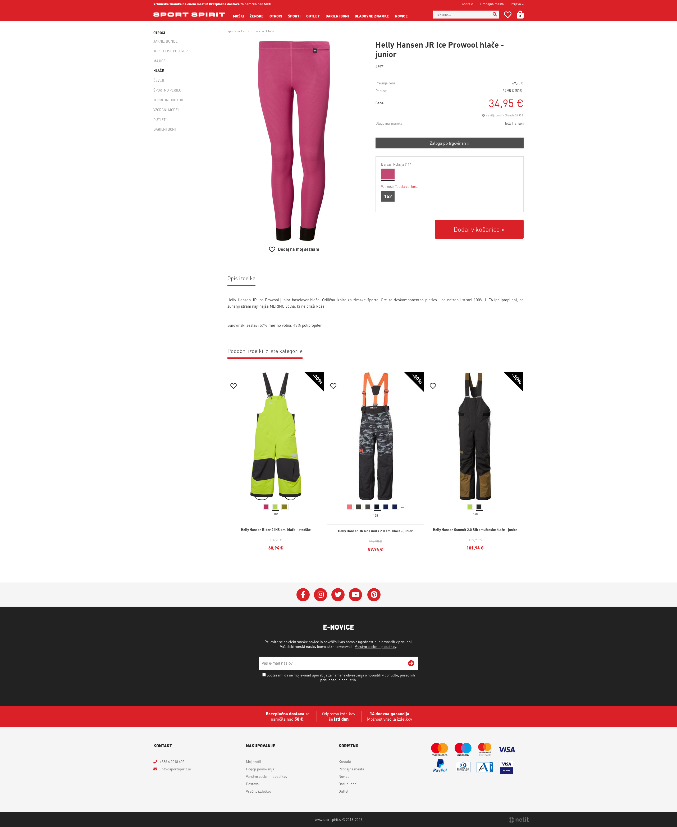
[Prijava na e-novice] (411, 663)
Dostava (252, 783)
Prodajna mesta (492, 4)
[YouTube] (355, 594)
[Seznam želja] (507, 16)
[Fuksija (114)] (388, 174)
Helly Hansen (514, 123)
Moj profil (253, 761)
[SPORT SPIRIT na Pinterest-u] (374, 594)
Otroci (275, 15)
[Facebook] (303, 594)
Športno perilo (167, 90)
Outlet (313, 15)
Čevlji (158, 80)
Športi (294, 15)
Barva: (397, 164)
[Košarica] (523, 15)
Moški (238, 15)
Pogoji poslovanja (260, 768)
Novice (401, 15)
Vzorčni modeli (167, 109)
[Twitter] (338, 594)
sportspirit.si (236, 31)
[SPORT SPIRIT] (189, 14)
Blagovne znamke (372, 15)
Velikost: (399, 186)
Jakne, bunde (165, 41)
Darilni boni (337, 15)
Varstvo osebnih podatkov (375, 646)
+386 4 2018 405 (172, 761)
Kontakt (467, 4)
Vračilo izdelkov (258, 791)
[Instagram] (320, 594)
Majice (159, 60)
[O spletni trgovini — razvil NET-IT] (519, 820)
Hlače (158, 70)
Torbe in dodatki (168, 100)
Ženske (257, 15)
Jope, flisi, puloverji (172, 51)
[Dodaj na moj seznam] (233, 386)
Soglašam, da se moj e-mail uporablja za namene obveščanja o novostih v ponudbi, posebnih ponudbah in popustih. (341, 677)
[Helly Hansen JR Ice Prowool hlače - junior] (294, 141)
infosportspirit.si (175, 768)
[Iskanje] (495, 15)
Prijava (517, 4)
